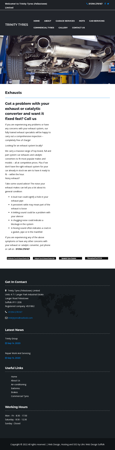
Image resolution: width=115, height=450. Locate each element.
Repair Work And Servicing (17, 353)
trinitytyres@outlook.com (20, 317)
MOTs (82, 21)
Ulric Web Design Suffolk (93, 444)
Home (37, 21)
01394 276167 (95, 3)
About (47, 21)
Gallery (63, 27)
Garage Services (65, 21)
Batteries (15, 388)
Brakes (14, 392)
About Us (15, 380)
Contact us (78, 27)
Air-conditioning (18, 384)
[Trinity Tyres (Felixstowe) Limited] (17, 24)
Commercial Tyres (44, 27)
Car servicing (97, 21)
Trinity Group (11, 338)
